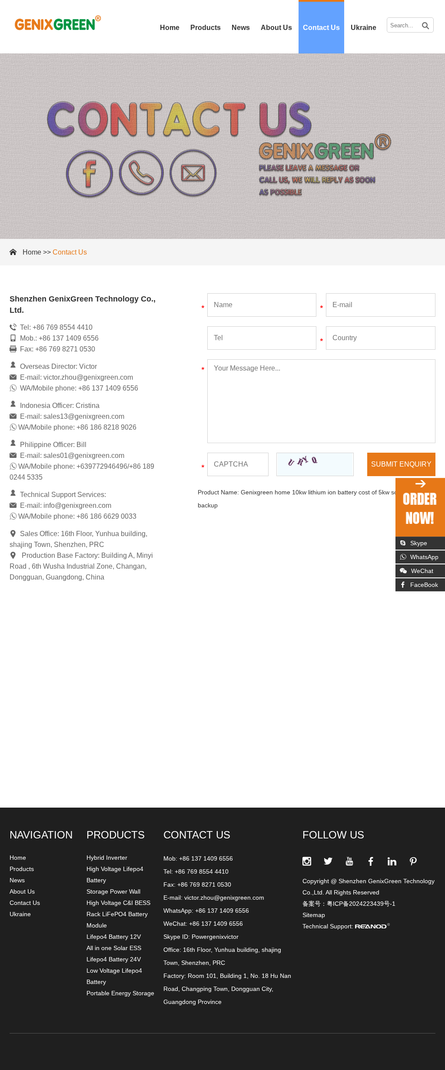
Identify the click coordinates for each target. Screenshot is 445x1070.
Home (169, 27)
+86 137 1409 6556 (222, 910)
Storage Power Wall (113, 891)
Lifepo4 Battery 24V (113, 959)
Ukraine (363, 27)
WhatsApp (424, 556)
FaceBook (424, 584)
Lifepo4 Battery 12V (113, 936)
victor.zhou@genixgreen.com (88, 377)
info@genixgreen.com (77, 505)
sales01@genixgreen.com (83, 455)
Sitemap (313, 914)
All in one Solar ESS (113, 947)
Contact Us (321, 27)
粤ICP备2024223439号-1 (361, 903)
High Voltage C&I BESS (118, 902)
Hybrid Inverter (106, 857)
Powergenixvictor (215, 936)
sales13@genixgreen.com (83, 416)
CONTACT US (196, 835)
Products (205, 27)
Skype (418, 543)
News (241, 27)
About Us (276, 27)
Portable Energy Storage (120, 993)
